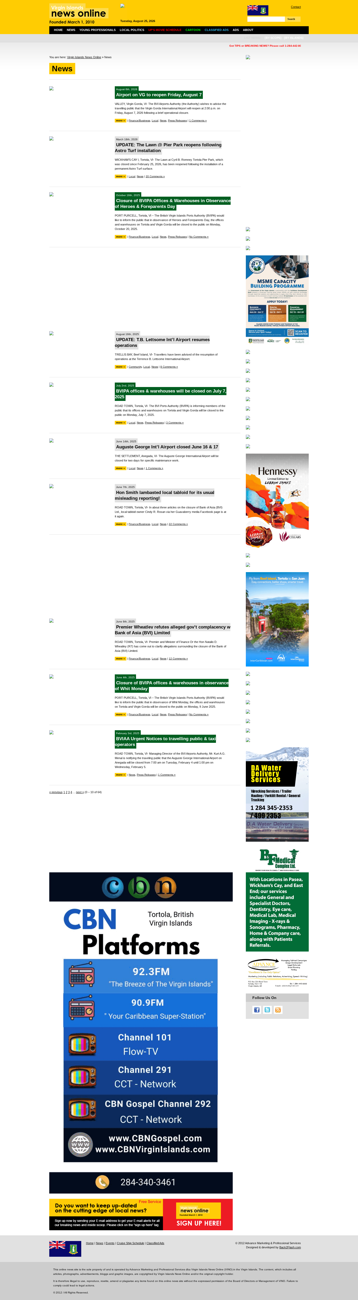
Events (110, 1243)
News (71, 29)
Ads (236, 29)
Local (155, 120)
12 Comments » (178, 658)
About (248, 29)
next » (80, 792)
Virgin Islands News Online (84, 57)
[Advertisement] (145, 289)
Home (58, 29)
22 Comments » (178, 524)
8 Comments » (169, 366)
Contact (296, 6)
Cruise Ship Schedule (130, 1243)
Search (291, 19)
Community (135, 366)
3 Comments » (175, 422)
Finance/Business (139, 120)
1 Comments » (198, 120)
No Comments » (199, 236)
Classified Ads (155, 1243)
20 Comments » (155, 176)
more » (120, 120)
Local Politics (132, 29)
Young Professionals (97, 29)
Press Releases (177, 120)
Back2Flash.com (290, 1247)
